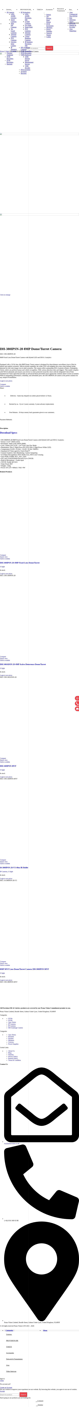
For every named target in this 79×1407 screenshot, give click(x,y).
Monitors (49, 27)
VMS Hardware (26, 55)
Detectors (72, 20)
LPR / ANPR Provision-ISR (28, 17)
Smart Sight (29, 27)
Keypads (72, 23)
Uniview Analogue (10, 54)
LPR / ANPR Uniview (13, 16)
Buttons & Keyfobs (72, 26)
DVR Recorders (10, 61)
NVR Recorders (10, 57)
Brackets (9, 64)
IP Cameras (10, 12)
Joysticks (24, 71)
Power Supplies (49, 30)
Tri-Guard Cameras (13, 31)
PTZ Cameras (13, 39)
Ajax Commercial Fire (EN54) (73, 14)
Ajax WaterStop (72, 30)
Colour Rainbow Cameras (28, 38)
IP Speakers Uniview (14, 49)
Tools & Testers (49, 34)
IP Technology (25, 12)
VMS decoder (27, 67)
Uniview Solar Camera (13, 44)
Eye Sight (28, 25)
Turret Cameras (13, 20)
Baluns (48, 15)
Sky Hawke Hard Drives (48, 19)
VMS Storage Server (27, 58)
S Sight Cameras (28, 22)
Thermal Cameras (13, 35)
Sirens (71, 21)
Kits (70, 18)
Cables (48, 37)
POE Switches (25, 70)
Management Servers (29, 63)
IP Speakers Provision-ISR (29, 44)
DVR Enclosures (49, 25)
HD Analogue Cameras (25, 48)
